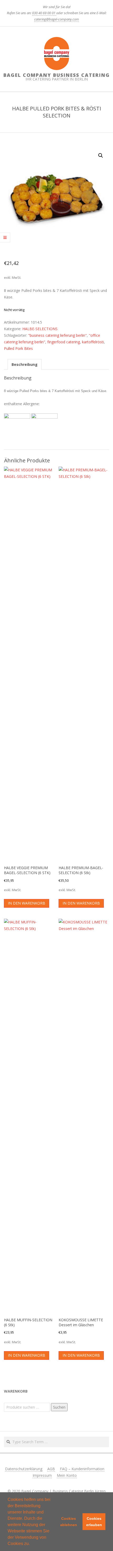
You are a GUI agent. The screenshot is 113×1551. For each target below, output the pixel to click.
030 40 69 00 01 (44, 12)
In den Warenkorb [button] (26, 903)
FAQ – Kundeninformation (82, 1468)
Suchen (59, 1407)
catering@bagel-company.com (56, 19)
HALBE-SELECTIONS (40, 328)
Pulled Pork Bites (18, 348)
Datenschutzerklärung (23, 1468)
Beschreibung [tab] (25, 364)
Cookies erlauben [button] (94, 1521)
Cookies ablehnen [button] (68, 1521)
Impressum (42, 1475)
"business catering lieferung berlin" (57, 335)
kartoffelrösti (93, 341)
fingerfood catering (63, 341)
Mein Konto (67, 1475)
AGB (51, 1468)
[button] (31, 1544)
